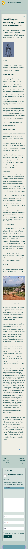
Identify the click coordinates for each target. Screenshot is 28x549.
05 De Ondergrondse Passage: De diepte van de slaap (20, 461)
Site (5, 528)
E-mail (6, 522)
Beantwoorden (7, 487)
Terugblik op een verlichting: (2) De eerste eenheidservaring (8, 461)
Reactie (6, 498)
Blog (24, 16)
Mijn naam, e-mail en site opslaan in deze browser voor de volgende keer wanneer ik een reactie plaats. (14, 532)
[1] (3, 449)
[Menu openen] (25, 3)
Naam (5, 516)
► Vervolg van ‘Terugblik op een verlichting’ (12, 443)
